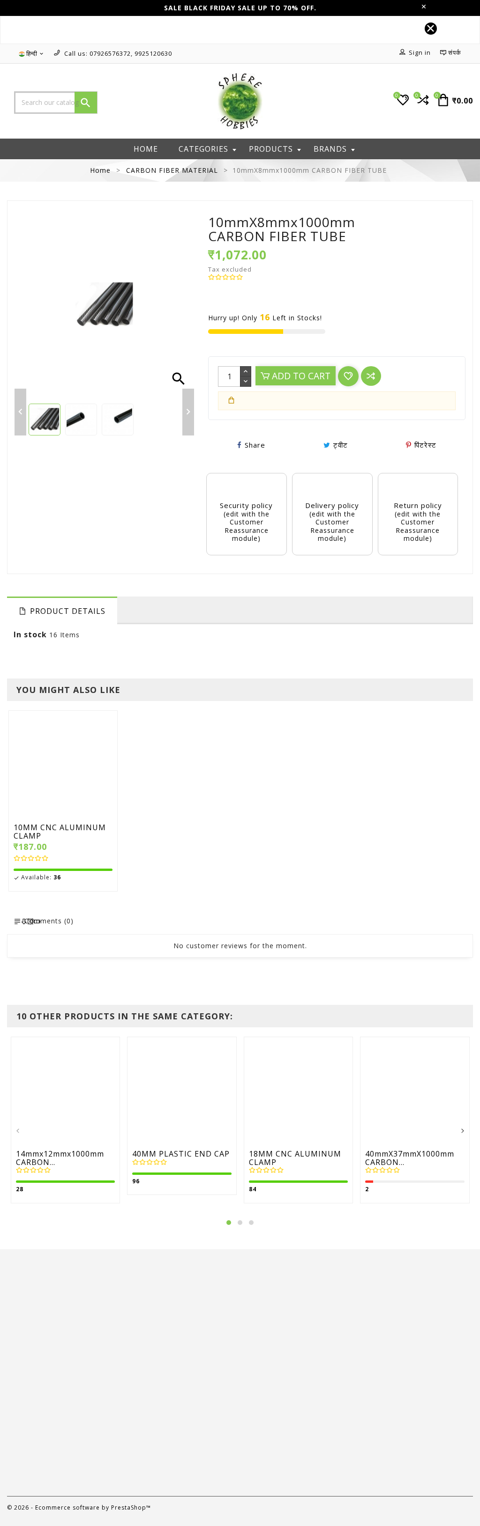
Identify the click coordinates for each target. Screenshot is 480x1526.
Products (271, 149)
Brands (330, 149)
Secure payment (275, 1397)
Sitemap (261, 1425)
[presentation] (17, 1131)
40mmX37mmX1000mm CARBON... (409, 1158)
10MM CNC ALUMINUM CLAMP (60, 832)
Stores (258, 1438)
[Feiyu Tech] (301, 1280)
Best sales (145, 1383)
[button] (228, 1222)
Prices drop (147, 1355)
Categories (203, 149)
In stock (30, 634)
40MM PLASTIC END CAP (181, 1154)
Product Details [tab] (67, 611)
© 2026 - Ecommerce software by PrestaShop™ (79, 1507)
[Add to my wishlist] (348, 376)
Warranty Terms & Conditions (299, 1411)
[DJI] (58, 1280)
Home (146, 149)
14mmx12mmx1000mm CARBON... (60, 1158)
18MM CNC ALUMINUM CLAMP (295, 1158)
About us (263, 1383)
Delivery (261, 1355)
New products (152, 1369)
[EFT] (180, 1280)
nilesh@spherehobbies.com (64, 1479)
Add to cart (300, 375)
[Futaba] (422, 1280)
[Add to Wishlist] (84, 766)
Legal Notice (269, 1369)
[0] (422, 103)
